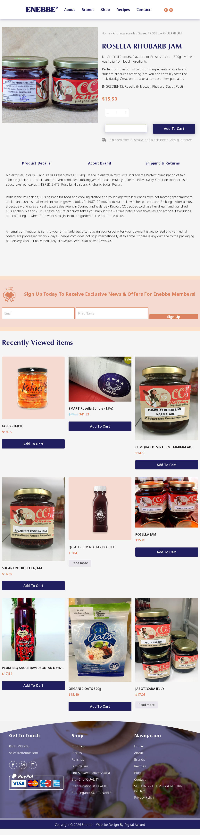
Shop (105, 9)
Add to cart (174, 128)
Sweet (142, 33)
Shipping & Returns (163, 163)
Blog (137, 773)
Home (106, 33)
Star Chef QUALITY (85, 779)
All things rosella (124, 33)
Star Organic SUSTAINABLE (92, 793)
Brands (88, 9)
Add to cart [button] (33, 444)
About (69, 9)
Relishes (78, 759)
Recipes (123, 9)
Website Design (107, 824)
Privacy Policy (144, 797)
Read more (80, 563)
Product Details (36, 163)
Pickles (77, 753)
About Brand (99, 163)
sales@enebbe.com (23, 753)
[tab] (36, 163)
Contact (143, 9)
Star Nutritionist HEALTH (90, 786)
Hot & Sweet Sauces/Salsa (91, 773)
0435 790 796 (19, 746)
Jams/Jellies (80, 766)
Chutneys (79, 746)
